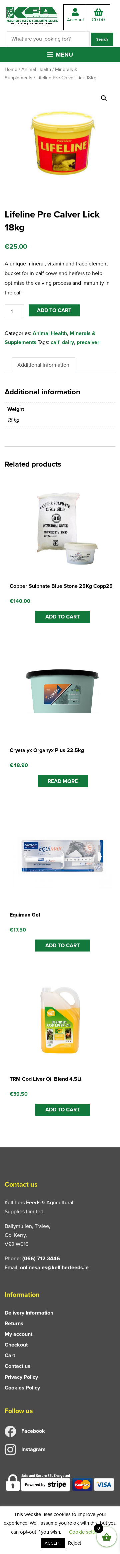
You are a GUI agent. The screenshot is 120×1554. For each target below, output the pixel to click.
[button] (60, 55)
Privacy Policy (21, 1377)
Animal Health (36, 69)
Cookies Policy (22, 1387)
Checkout (16, 1345)
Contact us (17, 1366)
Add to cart (54, 310)
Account (75, 19)
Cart (10, 1355)
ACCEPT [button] (53, 1543)
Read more (63, 781)
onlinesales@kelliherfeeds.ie (54, 1267)
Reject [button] (74, 1543)
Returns (14, 1323)
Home (11, 69)
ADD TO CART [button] (62, 616)
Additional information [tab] (43, 365)
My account (18, 1334)
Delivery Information (29, 1313)
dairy (68, 342)
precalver (88, 342)
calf (55, 342)
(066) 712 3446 (41, 1258)
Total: (98, 19)
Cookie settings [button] (86, 1532)
